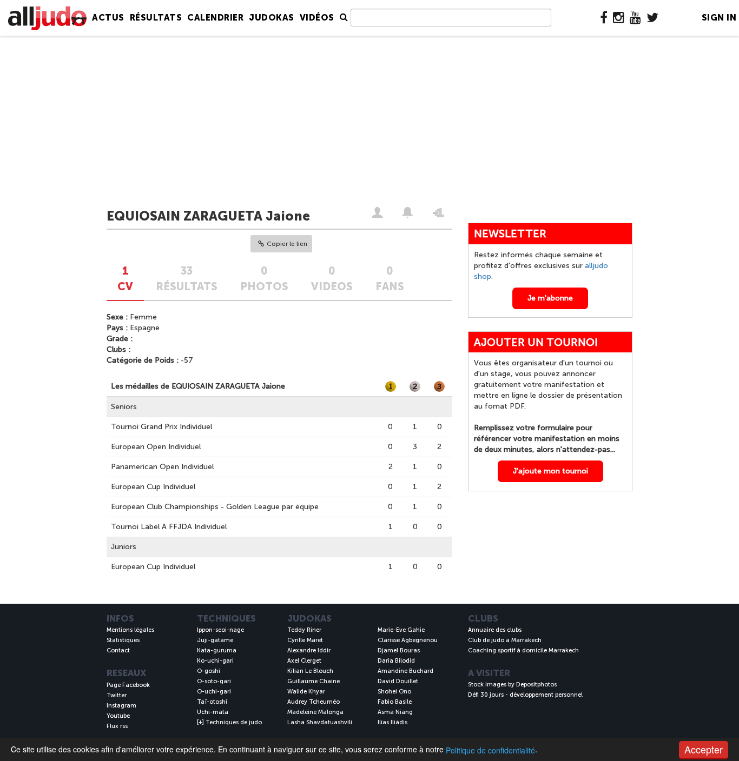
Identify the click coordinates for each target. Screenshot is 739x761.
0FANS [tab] (389, 278)
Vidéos (317, 17)
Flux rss (117, 726)
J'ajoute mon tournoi (550, 471)
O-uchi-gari (214, 691)
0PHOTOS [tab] (264, 278)
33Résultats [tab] (186, 278)
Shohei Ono (394, 691)
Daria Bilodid (396, 660)
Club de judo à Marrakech (505, 640)
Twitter (117, 695)
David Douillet (398, 681)
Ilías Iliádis (392, 722)
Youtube (118, 715)
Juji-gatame (215, 640)
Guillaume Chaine (313, 681)
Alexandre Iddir (309, 650)
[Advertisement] (369, 122)
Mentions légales (130, 629)
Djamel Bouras (399, 650)
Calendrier (215, 17)
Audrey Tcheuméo (313, 701)
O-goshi (208, 671)
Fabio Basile (395, 701)
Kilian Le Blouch (310, 671)
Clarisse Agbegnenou (408, 640)
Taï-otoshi (212, 701)
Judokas (271, 17)
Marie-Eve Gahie (401, 629)
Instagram (121, 705)
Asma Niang (395, 712)
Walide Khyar (306, 691)
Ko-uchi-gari (215, 660)
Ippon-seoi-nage (220, 629)
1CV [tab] (125, 278)
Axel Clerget (304, 660)
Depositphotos (536, 684)
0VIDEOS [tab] (332, 278)
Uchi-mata (212, 712)
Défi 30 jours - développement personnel (525, 694)
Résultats (156, 17)
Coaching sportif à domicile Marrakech (523, 650)
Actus (108, 17)
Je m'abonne (550, 298)
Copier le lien (287, 244)
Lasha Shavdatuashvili (319, 722)
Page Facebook (128, 685)
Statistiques (123, 640)
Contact (118, 650)
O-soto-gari (214, 681)
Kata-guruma (216, 650)
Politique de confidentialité (490, 750)
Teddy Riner (304, 629)
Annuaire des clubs (495, 629)
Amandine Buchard (405, 671)
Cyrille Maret (305, 640)
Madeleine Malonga (315, 712)
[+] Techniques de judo (229, 722)
